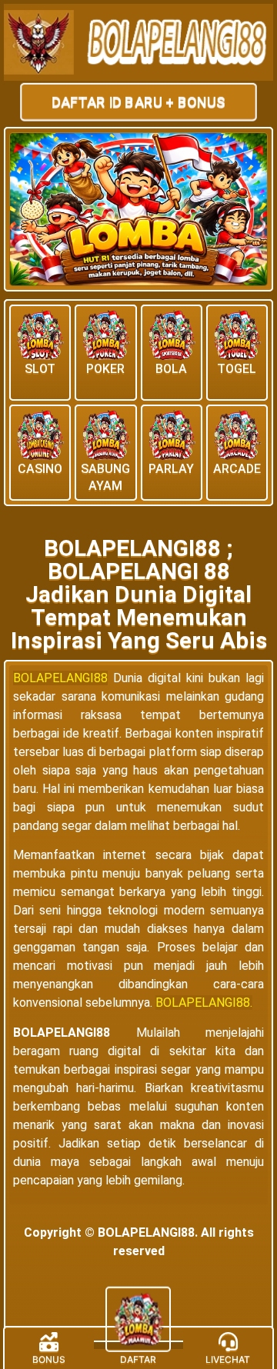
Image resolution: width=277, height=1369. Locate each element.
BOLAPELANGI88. (203, 1002)
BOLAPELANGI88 (60, 678)
